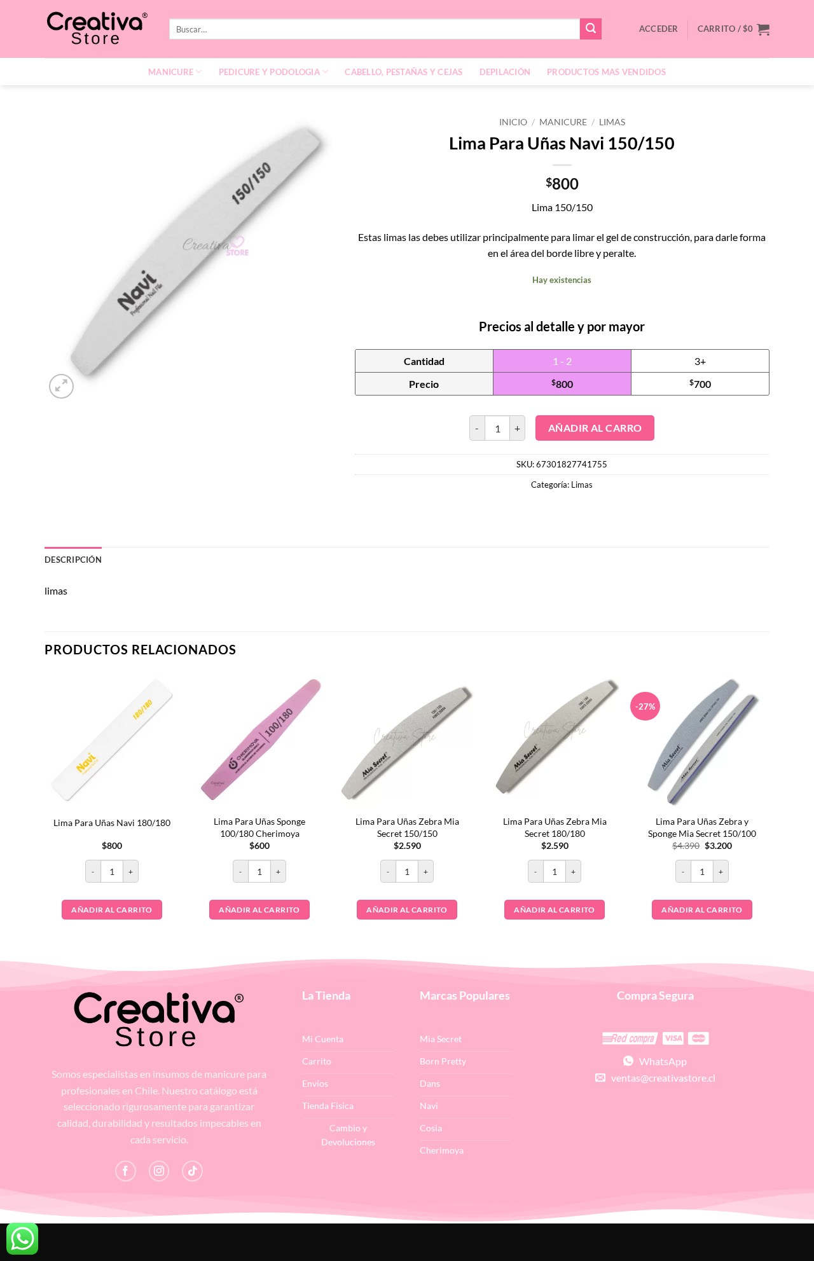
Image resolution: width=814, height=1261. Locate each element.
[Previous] (45, 814)
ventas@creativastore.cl (660, 1078)
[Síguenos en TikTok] (192, 1171)
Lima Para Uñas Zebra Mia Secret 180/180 (555, 827)
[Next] (768, 814)
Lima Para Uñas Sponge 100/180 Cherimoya (259, 827)
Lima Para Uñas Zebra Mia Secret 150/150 (407, 827)
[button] (733, 29)
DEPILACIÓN (505, 72)
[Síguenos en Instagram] (159, 1171)
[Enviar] (591, 29)
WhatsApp (660, 1061)
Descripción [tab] (73, 560)
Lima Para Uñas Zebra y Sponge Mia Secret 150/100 (702, 827)
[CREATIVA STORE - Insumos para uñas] (97, 29)
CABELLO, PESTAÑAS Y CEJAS (403, 72)
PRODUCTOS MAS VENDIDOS (606, 72)
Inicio (513, 122)
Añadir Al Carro (595, 428)
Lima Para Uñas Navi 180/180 (111, 822)
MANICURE (170, 72)
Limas (612, 122)
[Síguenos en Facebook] (125, 1171)
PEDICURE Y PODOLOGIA (269, 72)
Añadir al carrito (111, 909)
